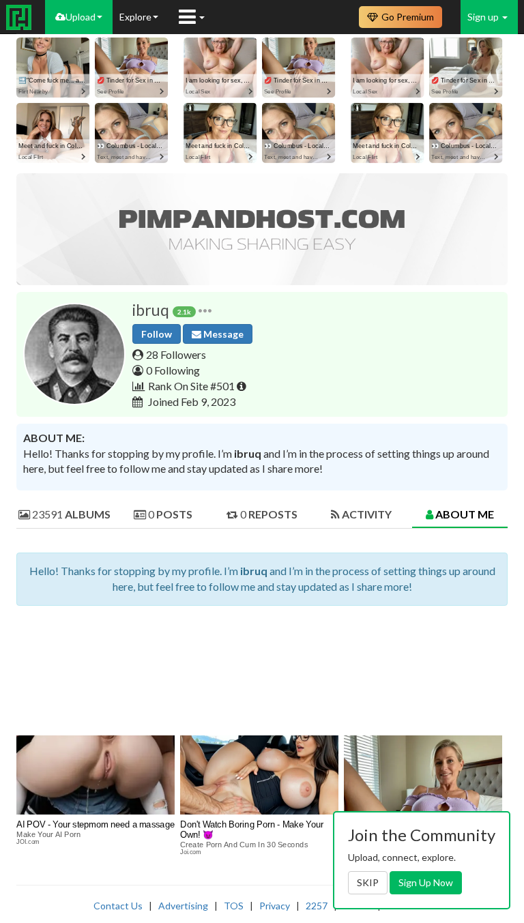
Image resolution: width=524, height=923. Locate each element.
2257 (317, 905)
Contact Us (118, 905)
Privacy (274, 905)
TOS (234, 905)
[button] (205, 310)
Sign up (484, 17)
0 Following (173, 370)
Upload (81, 17)
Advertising (183, 905)
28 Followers (176, 354)
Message (222, 334)
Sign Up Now (425, 882)
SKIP (368, 882)
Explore (135, 17)
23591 (70, 514)
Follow (156, 334)
